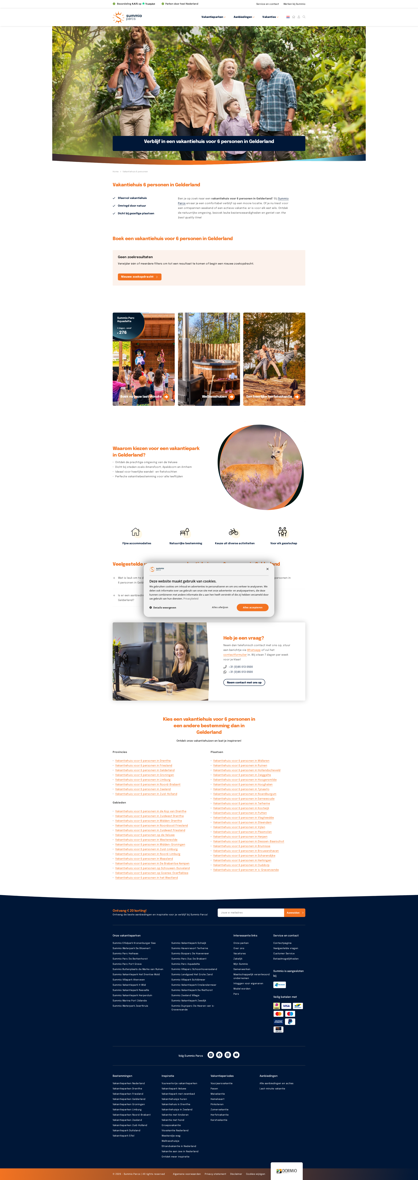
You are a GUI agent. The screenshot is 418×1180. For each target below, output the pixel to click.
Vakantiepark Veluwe (174, 1089)
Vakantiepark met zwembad (178, 1094)
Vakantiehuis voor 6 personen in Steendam (242, 822)
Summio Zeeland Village (185, 995)
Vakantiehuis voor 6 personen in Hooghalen (243, 784)
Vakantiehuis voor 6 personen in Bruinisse (241, 846)
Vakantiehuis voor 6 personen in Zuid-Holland (146, 794)
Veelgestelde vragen (285, 948)
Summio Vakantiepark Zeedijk (188, 1001)
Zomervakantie (220, 1110)
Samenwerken (241, 969)
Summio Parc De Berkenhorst (130, 959)
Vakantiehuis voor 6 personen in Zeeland (143, 789)
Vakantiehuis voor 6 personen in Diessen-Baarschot (248, 841)
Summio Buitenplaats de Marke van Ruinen (138, 969)
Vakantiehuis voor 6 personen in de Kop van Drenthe (150, 811)
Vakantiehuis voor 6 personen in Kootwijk (241, 808)
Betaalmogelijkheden (286, 959)
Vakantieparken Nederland (129, 1083)
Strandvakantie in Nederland (179, 1146)
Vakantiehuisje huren (174, 1099)
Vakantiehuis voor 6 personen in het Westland (146, 877)
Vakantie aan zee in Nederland (180, 1151)
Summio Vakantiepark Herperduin (132, 995)
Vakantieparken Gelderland (129, 1099)
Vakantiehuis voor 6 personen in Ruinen (240, 765)
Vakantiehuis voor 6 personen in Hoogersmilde (245, 779)
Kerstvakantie (219, 1120)
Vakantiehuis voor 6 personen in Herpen (240, 836)
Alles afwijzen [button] (220, 607)
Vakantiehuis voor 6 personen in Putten (240, 813)
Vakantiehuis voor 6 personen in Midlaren (241, 760)
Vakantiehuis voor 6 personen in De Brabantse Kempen (152, 863)
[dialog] (209, 590)
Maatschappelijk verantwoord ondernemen (251, 976)
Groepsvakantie (171, 1125)
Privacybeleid (190, 598)
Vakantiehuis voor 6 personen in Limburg (143, 779)
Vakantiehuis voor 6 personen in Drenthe (143, 760)
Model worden (241, 989)
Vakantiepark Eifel (123, 1136)
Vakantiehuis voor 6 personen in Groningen (144, 775)
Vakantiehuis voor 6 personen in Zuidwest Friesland (150, 830)
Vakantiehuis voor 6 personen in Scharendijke (244, 855)
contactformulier (235, 654)
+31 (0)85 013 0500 (241, 667)
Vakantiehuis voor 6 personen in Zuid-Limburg (146, 849)
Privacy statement (215, 1174)
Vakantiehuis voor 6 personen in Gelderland (145, 770)
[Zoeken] (304, 17)
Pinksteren (217, 1104)
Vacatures (239, 953)
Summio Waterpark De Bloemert (131, 948)
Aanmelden (293, 912)
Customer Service (284, 953)
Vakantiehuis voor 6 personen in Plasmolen (242, 832)
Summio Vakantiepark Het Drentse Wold (136, 974)
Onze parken (241, 943)
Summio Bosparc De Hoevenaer (190, 953)
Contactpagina (282, 943)
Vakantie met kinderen (175, 1115)
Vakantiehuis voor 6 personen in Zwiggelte (242, 775)
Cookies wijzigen (255, 1174)
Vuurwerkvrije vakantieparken (179, 1083)
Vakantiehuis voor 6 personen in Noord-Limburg (147, 854)
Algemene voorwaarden (187, 1174)
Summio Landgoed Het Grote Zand (192, 974)
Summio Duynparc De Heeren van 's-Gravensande (193, 1008)
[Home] (293, 17)
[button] (162, 607)
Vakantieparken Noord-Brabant (132, 1115)
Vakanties (269, 17)
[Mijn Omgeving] (298, 17)
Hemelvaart (217, 1099)
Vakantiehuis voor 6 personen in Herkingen (242, 860)
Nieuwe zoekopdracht (137, 276)
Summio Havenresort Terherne (189, 948)
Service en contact (268, 4)
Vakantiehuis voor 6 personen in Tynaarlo (241, 789)
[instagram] (211, 1055)
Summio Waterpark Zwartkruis (130, 1006)
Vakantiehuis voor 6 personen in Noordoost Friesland (151, 825)
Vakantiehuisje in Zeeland (177, 1110)
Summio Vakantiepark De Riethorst (192, 990)
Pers (236, 994)
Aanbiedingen (243, 17)
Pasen (214, 1089)
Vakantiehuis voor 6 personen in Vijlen (239, 827)
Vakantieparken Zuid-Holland (130, 1125)
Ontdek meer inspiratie (175, 1157)
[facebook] (219, 1055)
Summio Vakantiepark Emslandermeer (194, 985)
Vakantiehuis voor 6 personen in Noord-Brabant (148, 784)
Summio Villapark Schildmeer (188, 980)
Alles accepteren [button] (252, 607)
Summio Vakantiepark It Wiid (129, 985)
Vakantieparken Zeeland (127, 1120)
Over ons (238, 948)
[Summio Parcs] (142, 17)
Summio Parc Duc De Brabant (188, 959)
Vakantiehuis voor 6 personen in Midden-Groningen (150, 844)
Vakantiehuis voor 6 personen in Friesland (143, 765)
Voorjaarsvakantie (222, 1083)
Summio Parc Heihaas (125, 953)
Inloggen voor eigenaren (248, 983)
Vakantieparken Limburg (127, 1110)
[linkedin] (228, 1055)
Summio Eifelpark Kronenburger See (134, 943)
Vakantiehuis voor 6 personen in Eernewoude (243, 798)
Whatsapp (254, 650)
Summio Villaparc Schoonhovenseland (194, 969)
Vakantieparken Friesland (128, 1094)
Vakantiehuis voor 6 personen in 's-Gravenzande (246, 870)
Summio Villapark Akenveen (129, 980)
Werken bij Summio (294, 4)
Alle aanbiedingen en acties (277, 1083)
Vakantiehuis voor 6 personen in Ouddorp (241, 865)
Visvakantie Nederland (175, 1130)
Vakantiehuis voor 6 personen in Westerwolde (146, 839)
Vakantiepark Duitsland (126, 1130)
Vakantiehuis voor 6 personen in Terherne (241, 803)
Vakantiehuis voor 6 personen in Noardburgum (244, 794)
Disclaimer (236, 1174)
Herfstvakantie (220, 1115)
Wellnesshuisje (170, 1141)
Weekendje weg (171, 1136)
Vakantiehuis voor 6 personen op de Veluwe (145, 835)
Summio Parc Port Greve (127, 964)
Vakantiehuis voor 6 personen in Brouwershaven (246, 851)
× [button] (267, 569)
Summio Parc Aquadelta (185, 964)
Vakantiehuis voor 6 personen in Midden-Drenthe (148, 820)
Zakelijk (237, 959)
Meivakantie (218, 1094)
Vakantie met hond (173, 1120)
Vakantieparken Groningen (129, 1104)
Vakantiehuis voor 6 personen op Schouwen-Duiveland (152, 868)
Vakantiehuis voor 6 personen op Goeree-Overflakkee (151, 873)
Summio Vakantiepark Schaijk (188, 943)
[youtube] (236, 1055)
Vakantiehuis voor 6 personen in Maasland (144, 858)
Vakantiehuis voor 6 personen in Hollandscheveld (247, 770)
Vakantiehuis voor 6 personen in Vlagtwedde (243, 817)
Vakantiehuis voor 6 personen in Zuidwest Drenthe (149, 816)
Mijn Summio (240, 964)
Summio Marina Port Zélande (130, 1001)
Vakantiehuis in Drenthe (176, 1104)
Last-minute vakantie (272, 1089)
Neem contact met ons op (244, 682)
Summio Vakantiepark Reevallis (131, 990)
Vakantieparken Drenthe (127, 1089)
